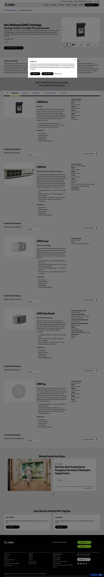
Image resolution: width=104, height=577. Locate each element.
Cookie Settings (58, 73)
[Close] (75, 59)
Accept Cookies (47, 73)
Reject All (35, 73)
